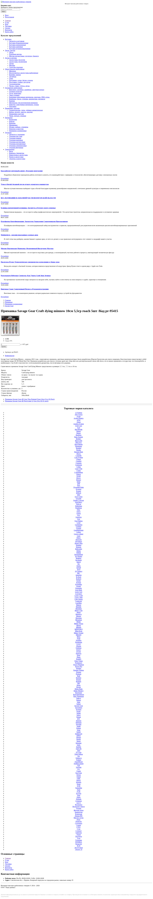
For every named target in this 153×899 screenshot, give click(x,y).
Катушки (8, 39)
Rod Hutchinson (78, 694)
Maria (79, 612)
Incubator (78, 560)
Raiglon (78, 678)
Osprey (78, 650)
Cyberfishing (78, 472)
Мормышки (13, 125)
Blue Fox (79, 442)
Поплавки (12, 106)
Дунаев (78, 808)
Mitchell (78, 635)
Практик (79, 821)
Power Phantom (78, 665)
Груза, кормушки (15, 93)
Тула (78, 838)
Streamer (78, 743)
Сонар (78, 825)
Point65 (78, 659)
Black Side (78, 441)
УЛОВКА (78, 842)
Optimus (78, 648)
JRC (78, 573)
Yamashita (78, 788)
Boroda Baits (78, 452)
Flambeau (78, 508)
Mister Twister (78, 633)
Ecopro (78, 491)
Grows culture (78, 534)
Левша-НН (78, 816)
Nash (78, 638)
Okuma (78, 646)
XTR (78, 786)
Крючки (12, 101)
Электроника (9, 149)
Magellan (79, 609)
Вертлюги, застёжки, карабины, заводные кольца (26, 90)
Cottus (78, 467)
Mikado (78, 627)
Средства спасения (16, 67)
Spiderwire (78, 734)
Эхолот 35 (78, 849)
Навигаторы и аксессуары (18, 155)
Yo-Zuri (78, 793)
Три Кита (78, 836)
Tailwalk (78, 749)
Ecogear (78, 489)
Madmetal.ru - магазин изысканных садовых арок (19, 235)
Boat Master (79, 444)
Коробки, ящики (15, 75)
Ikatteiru (78, 558)
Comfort (78, 461)
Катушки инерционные (17, 45)
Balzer (78, 431)
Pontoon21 (78, 663)
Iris (79, 564)
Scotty (78, 711)
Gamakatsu (78, 525)
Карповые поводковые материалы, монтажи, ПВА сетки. (29, 97)
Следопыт (78, 823)
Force (78, 511)
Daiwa (78, 474)
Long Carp (78, 592)
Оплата (7, 28)
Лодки (11, 63)
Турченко (78, 840)
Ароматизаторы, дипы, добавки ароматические (26, 110)
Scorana (78, 709)
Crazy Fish (78, 469)
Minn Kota (78, 631)
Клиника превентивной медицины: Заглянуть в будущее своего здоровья (28, 208)
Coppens (78, 463)
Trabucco (79, 758)
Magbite (78, 607)
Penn (78, 655)
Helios (78, 551)
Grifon (78, 532)
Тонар (78, 834)
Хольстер (78, 844)
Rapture (78, 681)
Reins (78, 685)
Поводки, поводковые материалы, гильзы (24, 104)
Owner (78, 651)
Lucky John (79, 597)
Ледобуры (12, 76)
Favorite (78, 498)
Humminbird (78, 554)
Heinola (78, 547)
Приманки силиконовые (18, 131)
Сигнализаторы (14, 84)
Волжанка (78, 805)
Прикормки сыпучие (16, 114)
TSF (78, 765)
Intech (79, 562)
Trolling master (79, 763)
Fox (78, 515)
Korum (78, 582)
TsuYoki (78, 767)
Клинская (78, 814)
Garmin (78, 528)
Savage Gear (9, 306)
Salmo (78, 704)
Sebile (79, 713)
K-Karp (78, 577)
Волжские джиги (79, 806)
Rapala (78, 679)
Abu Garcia (78, 414)
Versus (78, 775)
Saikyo (78, 698)
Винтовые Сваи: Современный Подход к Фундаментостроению (25, 289)
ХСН (78, 846)
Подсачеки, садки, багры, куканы (21, 80)
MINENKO (79, 629)
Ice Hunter (78, 556)
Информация (9, 356)
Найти (3, 11)
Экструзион (78, 847)
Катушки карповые (16, 47)
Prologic (78, 674)
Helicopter (78, 549)
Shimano (78, 722)
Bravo (79, 454)
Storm (79, 741)
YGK (78, 791)
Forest (79, 513)
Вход (7, 15)
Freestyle (79, 517)
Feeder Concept (78, 500)
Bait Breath (78, 429)
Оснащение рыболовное (13, 88)
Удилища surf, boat (15, 136)
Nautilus (78, 640)
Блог (6, 24)
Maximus (79, 618)
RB (78, 683)
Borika (78, 450)
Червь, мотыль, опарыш (17, 116)
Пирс (78, 819)
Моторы (12, 65)
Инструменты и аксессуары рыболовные (23, 73)
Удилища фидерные (16, 147)
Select (79, 715)
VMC (79, 778)
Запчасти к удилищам (17, 134)
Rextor (78, 687)
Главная (8, 20)
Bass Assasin (78, 437)
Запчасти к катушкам (16, 41)
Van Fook (78, 773)
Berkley (78, 439)
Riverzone (78, 693)
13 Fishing (78, 413)
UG (78, 769)
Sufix (78, 745)
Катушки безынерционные (18, 43)
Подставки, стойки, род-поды (19, 82)
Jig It (78, 569)
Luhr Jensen (79, 599)
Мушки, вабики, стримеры (18, 127)
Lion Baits (78, 590)
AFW (78, 420)
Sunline (78, 747)
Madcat (78, 605)
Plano (78, 657)
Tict (78, 756)
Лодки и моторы (11, 58)
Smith (79, 726)
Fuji (78, 519)
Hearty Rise (79, 543)
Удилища (8, 132)
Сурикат (79, 831)
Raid (78, 676)
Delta (78, 482)
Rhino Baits (79, 689)
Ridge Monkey (79, 691)
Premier (78, 668)
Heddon (78, 545)
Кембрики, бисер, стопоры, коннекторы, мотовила (27, 99)
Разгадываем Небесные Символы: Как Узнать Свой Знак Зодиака (26, 275)
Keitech (78, 579)
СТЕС (78, 827)
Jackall (78, 567)
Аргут (78, 803)
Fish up (78, 504)
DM (78, 483)
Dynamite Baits (78, 487)
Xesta (78, 784)
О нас (7, 22)
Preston (78, 672)
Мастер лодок (78, 818)
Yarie (78, 790)
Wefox (78, 780)
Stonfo (78, 739)
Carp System (78, 457)
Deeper (78, 480)
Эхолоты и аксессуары (17, 159)
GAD (78, 523)
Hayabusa (78, 541)
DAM (79, 476)
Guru (78, 536)
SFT (78, 719)
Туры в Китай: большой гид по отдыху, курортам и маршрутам (25, 184)
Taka (78, 750)
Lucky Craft (79, 595)
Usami (78, 771)
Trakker (78, 760)
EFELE (78, 493)
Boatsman (78, 446)
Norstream (78, 642)
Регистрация (9, 17)
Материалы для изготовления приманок (23, 103)
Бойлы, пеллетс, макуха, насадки (21, 112)
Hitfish (78, 553)
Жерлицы (12, 71)
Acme (79, 416)
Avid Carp (78, 426)
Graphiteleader (78, 530)
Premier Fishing (78, 670)
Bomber (78, 448)
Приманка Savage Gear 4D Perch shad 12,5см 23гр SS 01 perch (26, 401)
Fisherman (78, 506)
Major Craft (78, 610)
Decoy (78, 478)
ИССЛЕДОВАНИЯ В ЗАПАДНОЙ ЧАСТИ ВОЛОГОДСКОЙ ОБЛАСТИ (28, 198)
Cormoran (78, 465)
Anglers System (78, 424)
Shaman (78, 721)
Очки (11, 78)
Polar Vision (79, 661)
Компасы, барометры (16, 153)
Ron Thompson (78, 696)
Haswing (79, 539)
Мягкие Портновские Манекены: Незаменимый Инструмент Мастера (27, 248)
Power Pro (78, 666)
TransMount (79, 762)
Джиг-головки (14, 95)
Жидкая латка (78, 810)
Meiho (78, 622)
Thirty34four (78, 754)
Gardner (78, 526)
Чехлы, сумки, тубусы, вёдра (19, 86)
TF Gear (78, 752)
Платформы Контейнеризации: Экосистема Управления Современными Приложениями (34, 221)
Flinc (78, 510)
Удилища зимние (15, 138)
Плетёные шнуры (15, 54)
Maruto (78, 616)
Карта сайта (9, 32)
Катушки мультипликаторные (19, 48)
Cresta (78, 470)
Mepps (78, 625)
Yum (78, 795)
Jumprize (79, 575)
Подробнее (5, 178)
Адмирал (78, 801)
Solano (78, 728)
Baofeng (78, 435)
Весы (11, 151)
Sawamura (78, 707)
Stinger (78, 737)
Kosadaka (78, 584)
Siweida (78, 724)
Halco (79, 538)
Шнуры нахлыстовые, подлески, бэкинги (24, 56)
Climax (78, 459)
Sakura (78, 700)
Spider (78, 732)
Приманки (8, 118)
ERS (78, 495)
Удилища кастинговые (17, 142)
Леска (11, 52)
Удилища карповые (16, 140)
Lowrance (78, 594)
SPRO (78, 735)
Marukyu (79, 614)
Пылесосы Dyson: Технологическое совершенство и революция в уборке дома (30, 262)
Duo (78, 485)
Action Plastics (78, 418)
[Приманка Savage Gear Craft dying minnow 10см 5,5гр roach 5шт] (10, 335)
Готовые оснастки (15, 91)
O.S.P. (78, 644)
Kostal (78, 586)
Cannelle (78, 455)
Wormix (78, 782)
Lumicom (78, 601)
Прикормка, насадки (12, 108)
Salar (78, 702)
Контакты (8, 30)
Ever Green (78, 497)
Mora (78, 637)
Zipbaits (78, 799)
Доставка (8, 26)
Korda (78, 581)
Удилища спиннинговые (18, 146)
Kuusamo (78, 588)
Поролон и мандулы (16, 129)
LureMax (79, 603)
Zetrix (79, 797)
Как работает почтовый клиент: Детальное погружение (22, 171)
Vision (78, 777)
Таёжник (78, 833)
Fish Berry (78, 502)
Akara (79, 422)
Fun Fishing (79, 521)
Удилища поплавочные (17, 144)
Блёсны (11, 121)
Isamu (79, 566)
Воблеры (12, 123)
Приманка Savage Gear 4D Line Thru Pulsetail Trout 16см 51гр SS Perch (30, 399)
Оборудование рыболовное (14, 69)
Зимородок (79, 812)
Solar (78, 730)
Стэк (78, 829)
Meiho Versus (78, 623)
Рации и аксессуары (16, 157)
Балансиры (13, 119)
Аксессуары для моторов (18, 62)
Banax (78, 433)
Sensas (78, 717)
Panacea (78, 653)
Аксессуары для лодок (17, 60)
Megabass (78, 620)
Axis (78, 428)
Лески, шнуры (10, 50)
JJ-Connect (78, 571)
